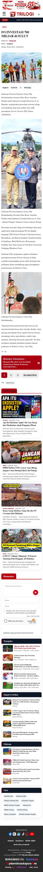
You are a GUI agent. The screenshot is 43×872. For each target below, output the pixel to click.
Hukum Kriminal (8, 508)
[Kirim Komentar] (35, 592)
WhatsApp (27, 88)
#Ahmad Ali (27, 805)
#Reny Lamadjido (10, 814)
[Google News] (19, 834)
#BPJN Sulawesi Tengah (12, 805)
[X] (14, 834)
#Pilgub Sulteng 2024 (11, 801)
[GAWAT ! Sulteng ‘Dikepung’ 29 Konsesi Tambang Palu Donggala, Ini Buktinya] (21, 540)
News (4, 27)
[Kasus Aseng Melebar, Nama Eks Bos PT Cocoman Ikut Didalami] (21, 495)
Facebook (14, 88)
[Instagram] (27, 834)
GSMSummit (22, 867)
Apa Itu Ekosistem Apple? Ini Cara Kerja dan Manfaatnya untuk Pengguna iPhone (20, 424)
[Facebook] (10, 834)
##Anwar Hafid (21, 796)
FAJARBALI (32, 859)
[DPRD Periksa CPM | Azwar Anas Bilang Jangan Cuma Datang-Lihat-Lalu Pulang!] (21, 452)
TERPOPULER (10, 383)
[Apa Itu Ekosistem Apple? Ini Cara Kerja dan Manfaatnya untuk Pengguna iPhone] (21, 406)
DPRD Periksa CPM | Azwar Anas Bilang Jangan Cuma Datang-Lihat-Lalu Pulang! (20, 469)
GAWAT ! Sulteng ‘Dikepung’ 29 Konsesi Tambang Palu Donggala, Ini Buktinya (19, 557)
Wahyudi (12, 41)
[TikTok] (23, 834)
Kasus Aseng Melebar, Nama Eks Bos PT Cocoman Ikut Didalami (19, 512)
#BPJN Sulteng (9, 810)
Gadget (5, 420)
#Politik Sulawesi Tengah (27, 814)
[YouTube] (32, 834)
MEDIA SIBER (30, 841)
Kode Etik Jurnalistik (21, 844)
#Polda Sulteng (22, 810)
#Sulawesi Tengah (28, 801)
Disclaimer (20, 841)
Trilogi (28, 852)
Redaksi (11, 841)
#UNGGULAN (8, 796)
